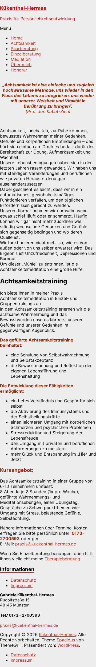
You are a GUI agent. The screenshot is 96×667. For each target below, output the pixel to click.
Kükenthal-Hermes (23, 8)
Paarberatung (24, 48)
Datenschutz (23, 580)
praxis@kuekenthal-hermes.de (45, 544)
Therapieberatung (62, 558)
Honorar (19, 70)
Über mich (21, 64)
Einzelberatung (26, 54)
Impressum (22, 585)
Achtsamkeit (23, 43)
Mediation (21, 59)
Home (17, 38)
